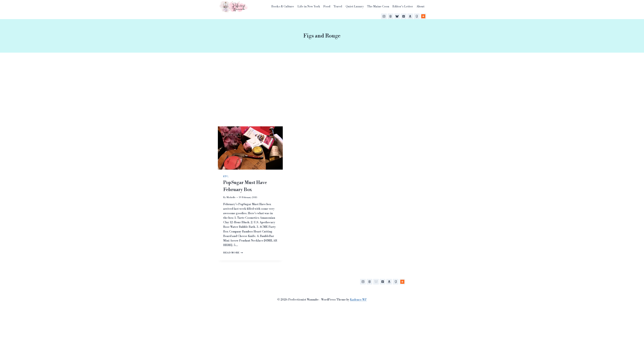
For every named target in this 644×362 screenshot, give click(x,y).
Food (326, 6)
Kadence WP (358, 299)
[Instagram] (384, 16)
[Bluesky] (397, 16)
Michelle (230, 197)
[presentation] (250, 148)
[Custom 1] (402, 282)
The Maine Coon (378, 6)
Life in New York (309, 6)
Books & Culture (282, 6)
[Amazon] (410, 16)
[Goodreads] (417, 16)
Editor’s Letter (402, 6)
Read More (233, 252)
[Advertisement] (322, 89)
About (420, 6)
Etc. (226, 176)
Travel (338, 6)
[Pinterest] (404, 16)
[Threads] (390, 16)
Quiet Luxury (355, 6)
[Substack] (423, 16)
